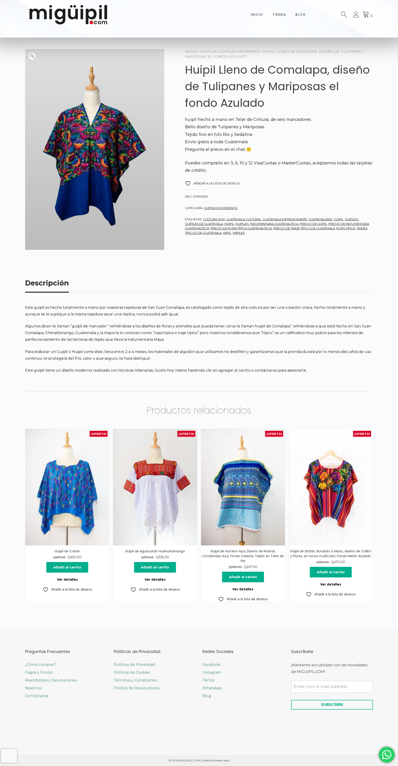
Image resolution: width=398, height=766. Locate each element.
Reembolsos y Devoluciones (51, 680)
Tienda (279, 14)
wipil (227, 233)
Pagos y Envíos (39, 672)
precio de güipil (313, 224)
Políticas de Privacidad (134, 664)
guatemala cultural (243, 219)
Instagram (211, 672)
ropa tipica (345, 228)
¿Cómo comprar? (40, 664)
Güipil (338, 219)
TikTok (208, 680)
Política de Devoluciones (136, 688)
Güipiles (208, 51)
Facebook (211, 664)
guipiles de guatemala (204, 224)
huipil (229, 224)
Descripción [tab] (47, 283)
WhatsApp (212, 688)
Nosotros (33, 688)
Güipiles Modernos (240, 51)
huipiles (242, 224)
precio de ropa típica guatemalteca (241, 228)
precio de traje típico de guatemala (304, 228)
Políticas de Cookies (132, 672)
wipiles (239, 233)
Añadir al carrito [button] (67, 567)
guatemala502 (320, 219)
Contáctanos (36, 696)
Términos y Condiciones (135, 680)
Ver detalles (67, 579)
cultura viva (214, 219)
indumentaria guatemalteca (274, 224)
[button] (32, 56)
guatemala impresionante (285, 219)
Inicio (257, 14)
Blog (301, 14)
